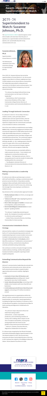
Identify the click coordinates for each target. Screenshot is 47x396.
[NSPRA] (8, 1)
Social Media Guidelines (20, 385)
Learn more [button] (5, 393)
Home (7, 5)
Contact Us (29, 385)
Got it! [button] (43, 393)
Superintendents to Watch (11, 35)
